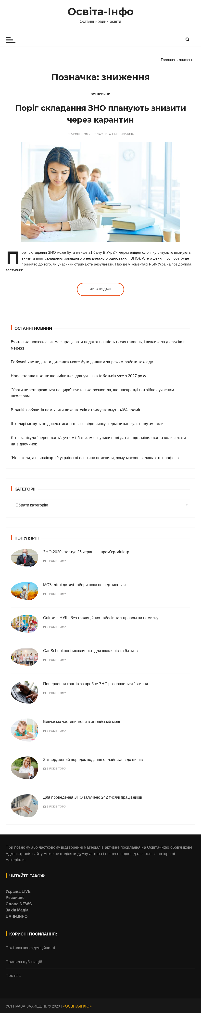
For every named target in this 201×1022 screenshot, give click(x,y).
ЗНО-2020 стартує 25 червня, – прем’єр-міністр (86, 552)
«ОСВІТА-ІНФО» (77, 1006)
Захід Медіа (17, 910)
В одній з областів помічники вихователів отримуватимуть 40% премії (75, 410)
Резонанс (15, 898)
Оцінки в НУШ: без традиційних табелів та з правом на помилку (100, 618)
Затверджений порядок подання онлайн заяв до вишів (93, 759)
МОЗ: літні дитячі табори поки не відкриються (84, 585)
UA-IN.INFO (16, 916)
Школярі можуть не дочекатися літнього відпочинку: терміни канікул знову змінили (87, 424)
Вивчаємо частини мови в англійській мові (81, 721)
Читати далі (100, 289)
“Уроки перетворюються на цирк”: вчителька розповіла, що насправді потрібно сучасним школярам (92, 393)
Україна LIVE (18, 891)
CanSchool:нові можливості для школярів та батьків (90, 651)
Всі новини (100, 94)
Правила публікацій (24, 962)
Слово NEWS (19, 904)
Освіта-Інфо (100, 11)
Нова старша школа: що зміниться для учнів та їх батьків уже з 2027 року (78, 376)
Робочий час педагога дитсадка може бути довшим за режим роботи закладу (82, 362)
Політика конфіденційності (30, 948)
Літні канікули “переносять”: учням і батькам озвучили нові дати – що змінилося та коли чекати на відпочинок (98, 441)
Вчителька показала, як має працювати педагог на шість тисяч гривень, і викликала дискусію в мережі (98, 345)
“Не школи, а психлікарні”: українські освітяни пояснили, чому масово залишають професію (95, 458)
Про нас (13, 975)
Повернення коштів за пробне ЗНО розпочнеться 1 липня (95, 684)
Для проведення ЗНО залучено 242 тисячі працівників (92, 797)
